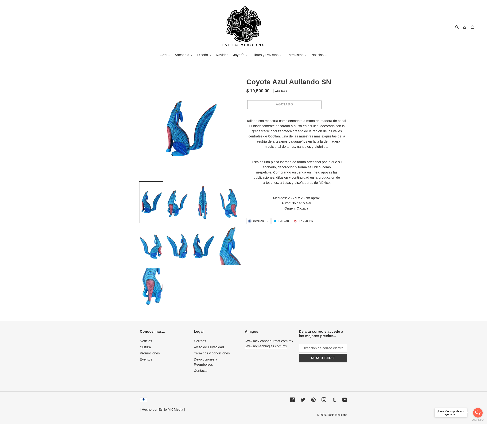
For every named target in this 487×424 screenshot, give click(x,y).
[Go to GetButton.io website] (478, 420)
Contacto (201, 371)
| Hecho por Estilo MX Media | (162, 409)
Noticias (146, 341)
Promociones (150, 353)
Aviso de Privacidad (209, 347)
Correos (200, 341)
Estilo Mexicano (337, 414)
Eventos (146, 359)
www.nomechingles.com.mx (266, 346)
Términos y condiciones (212, 353)
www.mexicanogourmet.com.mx (269, 341)
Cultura (145, 347)
